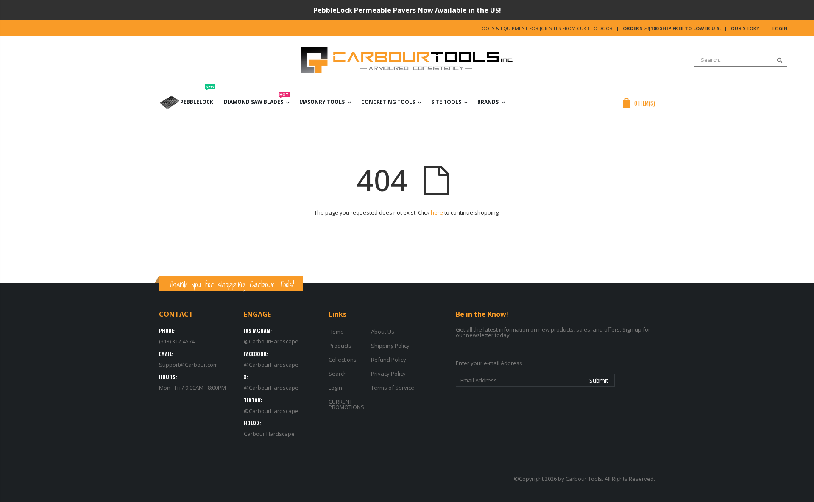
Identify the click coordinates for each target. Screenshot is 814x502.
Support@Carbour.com (188, 364)
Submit (598, 380)
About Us (382, 331)
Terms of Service (392, 387)
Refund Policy (388, 359)
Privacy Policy (388, 373)
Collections (343, 359)
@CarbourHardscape (271, 341)
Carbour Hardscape (269, 434)
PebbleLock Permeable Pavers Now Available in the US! (407, 10)
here (437, 212)
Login (779, 28)
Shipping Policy (390, 345)
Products (340, 345)
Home (336, 331)
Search (776, 59)
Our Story (745, 28)
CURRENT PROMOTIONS (346, 404)
